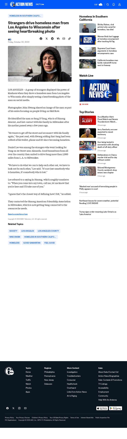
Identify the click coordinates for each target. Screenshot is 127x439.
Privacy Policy (9, 417)
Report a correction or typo (18, 214)
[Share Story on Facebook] (41, 39)
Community (103, 396)
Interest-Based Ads (87, 417)
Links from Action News (77, 392)
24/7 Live (40, 4)
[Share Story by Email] (64, 39)
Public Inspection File (102, 417)
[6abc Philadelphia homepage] (21, 4)
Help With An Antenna (107, 400)
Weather (29, 376)
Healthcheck (72, 384)
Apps (28, 392)
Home (28, 372)
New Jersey (49, 380)
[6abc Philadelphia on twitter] (13, 408)
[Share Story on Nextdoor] (58, 39)
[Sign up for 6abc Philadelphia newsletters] (25, 408)
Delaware (48, 384)
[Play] (99, 90)
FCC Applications (10, 420)
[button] (6, 4)
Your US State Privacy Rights (59, 417)
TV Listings (102, 384)
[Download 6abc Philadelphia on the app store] (102, 408)
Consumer (71, 380)
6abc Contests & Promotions (110, 380)
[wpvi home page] (9, 371)
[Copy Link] (69, 39)
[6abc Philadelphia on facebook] (7, 408)
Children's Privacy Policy (40, 417)
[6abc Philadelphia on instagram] (19, 408)
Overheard (71, 388)
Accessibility (103, 388)
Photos (29, 388)
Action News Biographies (108, 376)
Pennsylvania (49, 376)
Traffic (28, 380)
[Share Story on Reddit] (52, 39)
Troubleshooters (73, 376)
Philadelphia (49, 372)
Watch (28, 384)
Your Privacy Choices (23, 417)
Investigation (72, 372)
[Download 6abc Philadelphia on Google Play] (115, 408)
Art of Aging (72, 396)
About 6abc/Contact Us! (108, 372)
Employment (103, 392)
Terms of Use (74, 417)
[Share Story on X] (47, 39)
